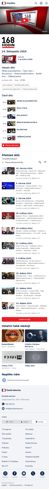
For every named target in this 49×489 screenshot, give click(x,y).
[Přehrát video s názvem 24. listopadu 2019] (24, 20)
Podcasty (5, 447)
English (4, 485)
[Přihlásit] (41, 3)
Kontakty (29, 466)
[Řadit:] (45, 162)
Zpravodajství (8, 85)
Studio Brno (30, 438)
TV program (6, 429)
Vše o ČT (5, 466)
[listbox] (24, 422)
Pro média (29, 429)
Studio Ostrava (31, 443)
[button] (24, 20)
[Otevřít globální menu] (46, 3)
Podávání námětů (32, 457)
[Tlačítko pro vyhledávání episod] (40, 162)
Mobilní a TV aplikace (10, 461)
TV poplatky (6, 438)
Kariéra (28, 452)
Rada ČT (28, 447)
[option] (9, 421)
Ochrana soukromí (15, 485)
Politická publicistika (30, 89)
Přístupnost (29, 485)
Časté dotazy (30, 461)
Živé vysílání (6, 434)
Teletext (5, 443)
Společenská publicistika (11, 89)
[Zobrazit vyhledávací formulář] (36, 3)
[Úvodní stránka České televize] (11, 390)
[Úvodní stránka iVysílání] (8, 3)
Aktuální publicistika (22, 85)
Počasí (4, 452)
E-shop (4, 457)
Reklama (28, 434)
